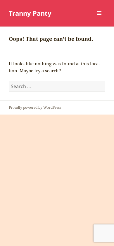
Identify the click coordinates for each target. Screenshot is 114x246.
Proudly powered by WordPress (35, 107)
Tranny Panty (30, 13)
